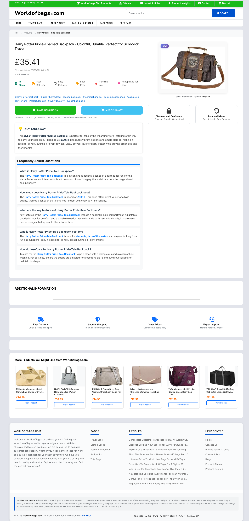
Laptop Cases (57, 23)
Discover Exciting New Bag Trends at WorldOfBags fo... (158, 444)
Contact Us (211, 444)
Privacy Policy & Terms (217, 449)
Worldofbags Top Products (96, 3)
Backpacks (106, 23)
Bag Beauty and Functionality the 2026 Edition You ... (158, 483)
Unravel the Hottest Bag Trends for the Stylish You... (158, 478)
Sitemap (127, 3)
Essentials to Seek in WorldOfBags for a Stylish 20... (157, 464)
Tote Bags (125, 23)
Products (28, 32)
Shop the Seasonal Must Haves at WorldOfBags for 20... (159, 454)
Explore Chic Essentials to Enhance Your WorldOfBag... (158, 449)
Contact (206, 3)
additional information (35, 288)
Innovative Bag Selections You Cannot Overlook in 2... (157, 469)
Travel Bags (35, 23)
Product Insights (181, 3)
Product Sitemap (214, 464)
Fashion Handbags (82, 23)
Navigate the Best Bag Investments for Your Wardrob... (159, 473)
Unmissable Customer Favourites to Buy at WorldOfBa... (159, 439)
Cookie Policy (212, 454)
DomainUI (86, 515)
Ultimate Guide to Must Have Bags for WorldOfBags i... (158, 459)
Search (224, 13)
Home (18, 23)
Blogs (208, 459)
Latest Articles (152, 3)
